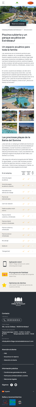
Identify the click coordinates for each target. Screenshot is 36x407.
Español (7, 391)
